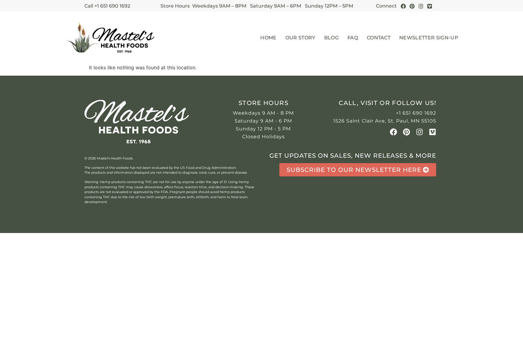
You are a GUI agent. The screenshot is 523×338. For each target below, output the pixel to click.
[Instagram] (420, 6)
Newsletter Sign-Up (428, 37)
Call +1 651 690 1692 (107, 6)
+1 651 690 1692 (416, 113)
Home (268, 37)
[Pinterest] (412, 6)
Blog (331, 37)
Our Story (300, 37)
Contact (378, 37)
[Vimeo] (432, 132)
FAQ (352, 37)
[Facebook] (403, 6)
